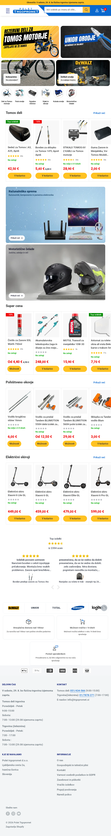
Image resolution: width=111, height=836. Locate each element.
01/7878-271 (86, 695)
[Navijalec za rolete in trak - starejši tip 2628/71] (30, 576)
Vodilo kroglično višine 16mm (17, 418)
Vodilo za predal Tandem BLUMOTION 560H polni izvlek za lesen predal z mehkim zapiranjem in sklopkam (75, 420)
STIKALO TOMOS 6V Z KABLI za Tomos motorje (74, 151)
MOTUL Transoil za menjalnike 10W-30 (73, 342)
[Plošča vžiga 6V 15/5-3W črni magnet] (80, 576)
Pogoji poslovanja (66, 789)
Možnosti (14, 368)
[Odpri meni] (7, 9)
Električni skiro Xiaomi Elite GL (71, 493)
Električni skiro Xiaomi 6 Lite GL (17, 493)
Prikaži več (99, 113)
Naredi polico (64, 794)
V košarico (19, 175)
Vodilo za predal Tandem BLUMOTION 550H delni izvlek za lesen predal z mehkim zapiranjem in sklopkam (47, 420)
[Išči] (86, 10)
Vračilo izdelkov (65, 784)
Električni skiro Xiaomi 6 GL (43, 493)
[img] (55, 543)
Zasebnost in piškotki (69, 779)
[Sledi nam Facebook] (8, 813)
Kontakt (61, 770)
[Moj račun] (97, 10)
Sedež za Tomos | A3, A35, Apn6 (19, 149)
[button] (53, 587)
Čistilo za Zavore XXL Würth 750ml (19, 342)
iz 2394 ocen (55, 548)
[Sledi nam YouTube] (19, 813)
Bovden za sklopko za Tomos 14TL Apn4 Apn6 (47, 151)
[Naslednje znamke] (104, 608)
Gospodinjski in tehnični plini (72, 765)
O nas (60, 760)
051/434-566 (77, 690)
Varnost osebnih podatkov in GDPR (76, 774)
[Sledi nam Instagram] (13, 813)
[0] (103, 10)
